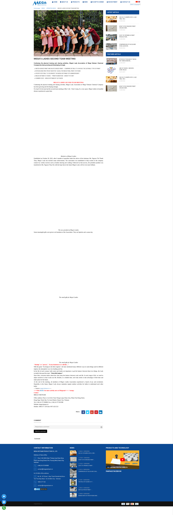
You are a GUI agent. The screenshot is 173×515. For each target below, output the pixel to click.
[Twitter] (87, 412)
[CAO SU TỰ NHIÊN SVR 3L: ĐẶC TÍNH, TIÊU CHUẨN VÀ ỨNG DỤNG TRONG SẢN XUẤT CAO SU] (111, 19)
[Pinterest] (96, 412)
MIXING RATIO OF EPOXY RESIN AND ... (88, 495)
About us (65, 2)
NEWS (43, 8)
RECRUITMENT (112, 2)
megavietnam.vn (45, 388)
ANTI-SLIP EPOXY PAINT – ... (85, 489)
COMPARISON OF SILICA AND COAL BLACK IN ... (127, 45)
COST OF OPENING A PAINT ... (86, 465)
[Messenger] (9, 496)
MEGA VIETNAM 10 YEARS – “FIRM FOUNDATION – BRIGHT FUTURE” (54, 76)
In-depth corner (98, 2)
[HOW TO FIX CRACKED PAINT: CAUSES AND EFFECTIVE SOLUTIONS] (111, 28)
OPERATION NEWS (51, 8)
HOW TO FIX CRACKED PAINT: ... (86, 459)
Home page (37, 8)
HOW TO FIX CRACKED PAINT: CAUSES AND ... (127, 27)
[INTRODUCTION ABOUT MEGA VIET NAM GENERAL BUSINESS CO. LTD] (111, 61)
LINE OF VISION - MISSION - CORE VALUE (126, 69)
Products (76, 2)
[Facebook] (83, 412)
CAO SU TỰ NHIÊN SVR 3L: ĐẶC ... (87, 453)
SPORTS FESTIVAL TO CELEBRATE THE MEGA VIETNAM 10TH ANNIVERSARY (57, 73)
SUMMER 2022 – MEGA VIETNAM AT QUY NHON (49, 78)
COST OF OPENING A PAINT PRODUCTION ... (127, 36)
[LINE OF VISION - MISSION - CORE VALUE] (111, 70)
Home (55, 2)
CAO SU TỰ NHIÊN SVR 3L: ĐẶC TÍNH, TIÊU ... (128, 18)
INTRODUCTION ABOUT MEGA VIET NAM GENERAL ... (127, 60)
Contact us (126, 2)
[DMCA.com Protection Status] (40, 489)
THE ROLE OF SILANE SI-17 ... (85, 481)
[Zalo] (9, 502)
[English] (139, 2)
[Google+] (92, 412)
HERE (42, 390)
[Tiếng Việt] (137, 2)
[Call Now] (9, 508)
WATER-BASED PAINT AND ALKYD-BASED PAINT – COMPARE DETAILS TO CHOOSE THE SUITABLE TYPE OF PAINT (67, 68)
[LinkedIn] (100, 412)
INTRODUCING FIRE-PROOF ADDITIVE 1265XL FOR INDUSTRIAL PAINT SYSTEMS (58, 71)
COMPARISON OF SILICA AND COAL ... (88, 471)
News (86, 2)
